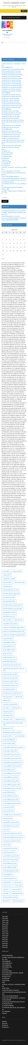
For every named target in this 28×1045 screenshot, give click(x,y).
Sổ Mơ (2, 149)
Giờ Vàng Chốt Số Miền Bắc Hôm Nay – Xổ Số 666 (12, 972)
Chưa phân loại (5, 968)
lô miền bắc (16, 708)
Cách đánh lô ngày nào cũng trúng (12, 605)
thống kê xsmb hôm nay (10, 897)
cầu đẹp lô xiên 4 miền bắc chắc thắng (10, 102)
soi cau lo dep (19, 736)
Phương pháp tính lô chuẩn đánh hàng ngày (13, 723)
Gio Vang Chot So (5, 165)
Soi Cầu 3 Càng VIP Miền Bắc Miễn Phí (10, 176)
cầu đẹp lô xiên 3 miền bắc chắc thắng (10, 100)
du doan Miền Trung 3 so (10, 623)
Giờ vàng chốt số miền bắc (10, 685)
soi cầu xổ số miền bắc (9, 878)
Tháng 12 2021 (5, 931)
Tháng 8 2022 (5, 927)
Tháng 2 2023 (5, 916)
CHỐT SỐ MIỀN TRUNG (6, 129)
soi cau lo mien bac (9, 743)
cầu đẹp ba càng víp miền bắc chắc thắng (11, 71)
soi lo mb (17, 882)
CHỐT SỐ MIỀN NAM (6, 109)
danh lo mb (7, 620)
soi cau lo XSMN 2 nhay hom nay (12, 788)
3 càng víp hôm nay (9, 578)
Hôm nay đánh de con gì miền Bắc (12, 693)
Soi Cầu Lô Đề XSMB (6, 162)
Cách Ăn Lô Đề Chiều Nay (7, 152)
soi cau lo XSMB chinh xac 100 (11, 773)
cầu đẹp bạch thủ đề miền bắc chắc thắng (11, 72)
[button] (24, 11)
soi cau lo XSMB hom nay (10, 777)
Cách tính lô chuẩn (8, 597)
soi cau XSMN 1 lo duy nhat (10, 826)
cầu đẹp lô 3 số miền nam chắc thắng (10, 118)
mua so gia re (7, 719)
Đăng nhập (4, 1021)
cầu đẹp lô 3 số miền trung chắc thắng (10, 138)
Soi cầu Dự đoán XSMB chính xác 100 (13, 837)
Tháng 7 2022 (5, 929)
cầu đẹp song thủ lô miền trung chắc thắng (11, 145)
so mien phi (16, 889)
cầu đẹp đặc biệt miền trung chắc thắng (10, 134)
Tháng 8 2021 (5, 939)
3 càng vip (6, 575)
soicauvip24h (7, 818)
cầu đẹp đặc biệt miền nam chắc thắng (10, 114)
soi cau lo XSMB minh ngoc (10, 781)
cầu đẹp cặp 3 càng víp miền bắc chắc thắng (11, 78)
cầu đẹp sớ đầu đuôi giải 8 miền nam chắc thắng (12, 120)
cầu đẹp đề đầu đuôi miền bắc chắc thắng (11, 94)
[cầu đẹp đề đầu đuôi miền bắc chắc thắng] (7, 24)
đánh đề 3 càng (18, 901)
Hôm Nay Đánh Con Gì (6, 154)
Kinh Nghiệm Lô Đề (5, 151)
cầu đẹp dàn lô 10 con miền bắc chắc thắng (11, 87)
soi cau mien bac (8, 807)
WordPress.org (5, 1027)
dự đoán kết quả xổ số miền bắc (11, 665)
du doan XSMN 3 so (9, 650)
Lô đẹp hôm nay (8, 711)
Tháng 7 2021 (5, 941)
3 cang (6, 571)
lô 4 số (6, 708)
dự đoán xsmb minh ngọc (10, 678)
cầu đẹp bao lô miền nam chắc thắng (10, 111)
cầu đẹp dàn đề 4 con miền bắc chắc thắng (11, 80)
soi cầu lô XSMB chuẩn (9, 863)
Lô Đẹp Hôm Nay (5, 160)
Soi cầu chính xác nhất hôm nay (11, 833)
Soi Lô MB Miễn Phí (5, 163)
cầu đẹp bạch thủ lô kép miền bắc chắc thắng (11, 74)
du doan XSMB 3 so (9, 642)
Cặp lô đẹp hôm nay (9, 616)
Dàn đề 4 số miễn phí (9, 657)
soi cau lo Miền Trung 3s (10, 751)
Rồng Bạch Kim (8, 728)
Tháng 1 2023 (5, 918)
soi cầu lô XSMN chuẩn (9, 867)
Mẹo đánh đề (20, 719)
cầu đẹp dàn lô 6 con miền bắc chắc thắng (11, 91)
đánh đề (6, 901)
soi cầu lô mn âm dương (10, 859)
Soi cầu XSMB (7, 874)
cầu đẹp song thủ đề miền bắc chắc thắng (11, 103)
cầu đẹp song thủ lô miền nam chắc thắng (11, 125)
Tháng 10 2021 (5, 935)
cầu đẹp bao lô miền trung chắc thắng (10, 131)
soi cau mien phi (8, 811)
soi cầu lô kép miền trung (10, 848)
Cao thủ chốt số (19, 582)
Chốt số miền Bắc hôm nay (10, 590)
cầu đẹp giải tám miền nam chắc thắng (10, 116)
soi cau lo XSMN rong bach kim (11, 803)
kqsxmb (18, 696)
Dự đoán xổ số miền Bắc (10, 681)
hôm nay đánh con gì (9, 689)
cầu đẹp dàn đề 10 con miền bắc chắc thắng (11, 85)
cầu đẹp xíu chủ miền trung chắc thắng (10, 147)
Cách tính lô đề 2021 (9, 601)
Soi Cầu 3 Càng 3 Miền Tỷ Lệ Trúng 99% (10, 171)
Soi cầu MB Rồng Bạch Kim (10, 871)
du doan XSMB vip (8, 646)
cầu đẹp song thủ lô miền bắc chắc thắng (10, 107)
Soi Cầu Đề (7, 882)
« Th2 (2, 258)
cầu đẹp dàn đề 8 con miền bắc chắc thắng (11, 83)
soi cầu (6, 829)
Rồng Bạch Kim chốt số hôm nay (12, 732)
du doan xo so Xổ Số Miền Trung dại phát (14, 635)
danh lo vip (18, 620)
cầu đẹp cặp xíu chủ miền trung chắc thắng (11, 132)
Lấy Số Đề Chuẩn (5, 158)
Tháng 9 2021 (5, 937)
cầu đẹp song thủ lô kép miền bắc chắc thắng (11, 105)
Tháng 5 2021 (5, 945)
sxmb (5, 893)
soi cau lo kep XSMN (9, 739)
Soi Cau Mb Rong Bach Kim (7, 182)
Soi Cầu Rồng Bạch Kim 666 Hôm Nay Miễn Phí (12, 187)
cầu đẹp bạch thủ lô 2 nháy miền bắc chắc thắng (12, 69)
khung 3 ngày (7, 696)
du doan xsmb (7, 638)
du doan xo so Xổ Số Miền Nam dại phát (13, 631)
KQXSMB (6, 700)
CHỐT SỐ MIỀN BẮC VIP (7, 67)
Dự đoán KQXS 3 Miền (6, 156)
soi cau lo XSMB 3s (8, 769)
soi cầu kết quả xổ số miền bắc (11, 841)
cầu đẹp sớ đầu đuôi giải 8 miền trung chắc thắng (12, 140)
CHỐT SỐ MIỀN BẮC (6, 92)
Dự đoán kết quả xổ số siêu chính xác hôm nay (13, 669)
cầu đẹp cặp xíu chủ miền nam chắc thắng (11, 112)
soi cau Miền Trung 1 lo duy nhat (12, 814)
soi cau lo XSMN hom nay (10, 796)
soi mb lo (18, 886)
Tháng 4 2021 (5, 947)
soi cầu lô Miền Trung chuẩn (11, 856)
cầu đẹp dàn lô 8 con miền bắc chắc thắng (11, 96)
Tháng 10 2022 (5, 924)
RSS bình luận (5, 1025)
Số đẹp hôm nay (17, 893)
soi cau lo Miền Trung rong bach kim (12, 762)
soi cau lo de (7, 736)
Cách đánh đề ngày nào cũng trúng (12, 608)
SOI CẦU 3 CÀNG (5, 189)
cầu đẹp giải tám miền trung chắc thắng (10, 136)
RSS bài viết (4, 1023)
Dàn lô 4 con (7, 653)
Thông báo (4, 1013)
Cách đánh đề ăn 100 (9, 612)
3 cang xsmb (16, 571)
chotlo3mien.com (14, 3)
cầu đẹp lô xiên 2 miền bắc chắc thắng (10, 98)
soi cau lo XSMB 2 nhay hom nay (12, 766)
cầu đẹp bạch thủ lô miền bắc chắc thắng (10, 76)
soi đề (5, 889)
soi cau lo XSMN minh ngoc (10, 799)
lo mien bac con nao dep (10, 704)
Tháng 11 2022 (5, 922)
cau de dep (7, 586)
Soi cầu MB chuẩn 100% (7, 1003)
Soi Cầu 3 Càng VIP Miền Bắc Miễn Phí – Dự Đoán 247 (13, 178)
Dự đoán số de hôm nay (10, 674)
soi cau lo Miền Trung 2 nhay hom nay (13, 747)
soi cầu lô (6, 844)
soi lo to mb (7, 886)
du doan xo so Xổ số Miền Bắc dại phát (13, 627)
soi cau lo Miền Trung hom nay (11, 754)
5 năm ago (7, 37)
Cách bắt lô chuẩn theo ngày (11, 593)
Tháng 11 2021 (5, 933)
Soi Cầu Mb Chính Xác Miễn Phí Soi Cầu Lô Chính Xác (13, 180)
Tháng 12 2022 (5, 920)
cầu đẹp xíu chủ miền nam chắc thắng (10, 127)
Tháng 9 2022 (5, 926)
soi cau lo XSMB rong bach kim (11, 784)
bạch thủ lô (7, 582)
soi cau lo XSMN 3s (8, 792)
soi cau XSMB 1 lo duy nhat (10, 822)
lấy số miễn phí (8, 715)
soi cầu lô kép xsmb (9, 852)
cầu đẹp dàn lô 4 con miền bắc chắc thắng (11, 89)
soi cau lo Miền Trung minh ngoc (12, 758)
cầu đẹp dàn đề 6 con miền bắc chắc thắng (11, 82)
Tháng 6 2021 (5, 943)
